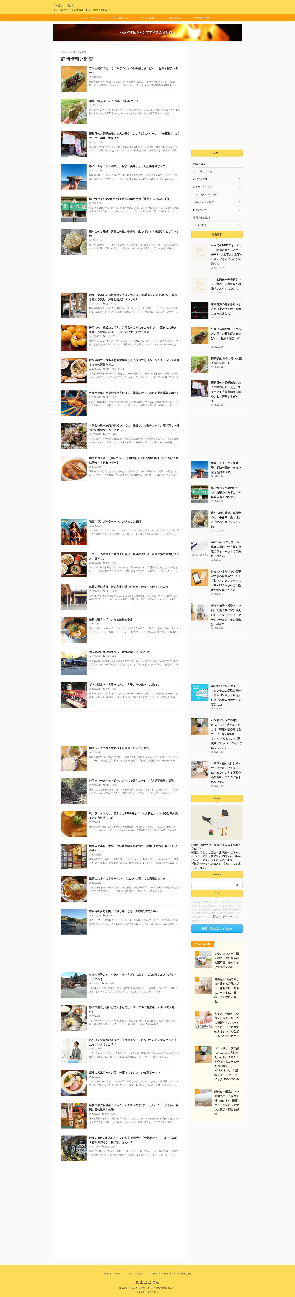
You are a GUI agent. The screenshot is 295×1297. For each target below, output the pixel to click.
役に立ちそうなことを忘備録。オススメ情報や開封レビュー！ (147, 1287)
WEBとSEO (175, 17)
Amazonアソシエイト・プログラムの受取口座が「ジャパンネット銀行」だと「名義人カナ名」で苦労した (226, 695)
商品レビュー (223, 917)
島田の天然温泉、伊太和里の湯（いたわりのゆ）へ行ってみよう (128, 586)
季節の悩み (233, 909)
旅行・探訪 (111, 303)
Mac (210, 905)
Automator (229, 912)
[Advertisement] (120, 274)
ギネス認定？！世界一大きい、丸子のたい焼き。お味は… (124, 684)
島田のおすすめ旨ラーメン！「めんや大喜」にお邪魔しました (127, 878)
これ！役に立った (120, 17)
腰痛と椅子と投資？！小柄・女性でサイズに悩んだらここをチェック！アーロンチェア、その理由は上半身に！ (226, 615)
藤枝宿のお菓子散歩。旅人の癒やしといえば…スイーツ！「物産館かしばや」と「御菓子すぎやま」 (226, 392)
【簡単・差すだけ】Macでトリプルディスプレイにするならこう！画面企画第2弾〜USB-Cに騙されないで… (226, 772)
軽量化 (228, 902)
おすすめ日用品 (199, 902)
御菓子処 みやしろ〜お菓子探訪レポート (114, 101)
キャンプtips (210, 909)
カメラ (209, 917)
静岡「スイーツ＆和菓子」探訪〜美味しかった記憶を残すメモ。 (128, 166)
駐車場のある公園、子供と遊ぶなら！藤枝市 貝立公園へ (123, 911)
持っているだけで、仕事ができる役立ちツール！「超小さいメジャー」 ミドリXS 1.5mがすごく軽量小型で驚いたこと (226, 581)
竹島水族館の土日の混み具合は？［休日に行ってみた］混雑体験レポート (134, 392)
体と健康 (222, 909)
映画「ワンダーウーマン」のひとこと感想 (115, 521)
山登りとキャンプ (93, 17)
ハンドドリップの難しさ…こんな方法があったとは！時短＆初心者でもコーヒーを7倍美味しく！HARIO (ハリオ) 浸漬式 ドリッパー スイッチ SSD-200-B (226, 733)
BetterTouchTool (222, 905)
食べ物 (121, 369)
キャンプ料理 (208, 912)
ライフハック (216, 902)
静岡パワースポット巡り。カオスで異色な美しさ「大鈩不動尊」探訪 (131, 780)
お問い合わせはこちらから (217, 928)
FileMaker (202, 905)
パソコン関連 (147, 17)
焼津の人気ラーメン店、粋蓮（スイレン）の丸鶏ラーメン (124, 1072)
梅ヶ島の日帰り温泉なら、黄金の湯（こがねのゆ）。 (122, 652)
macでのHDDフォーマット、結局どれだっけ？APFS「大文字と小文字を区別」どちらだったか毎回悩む (227, 254)
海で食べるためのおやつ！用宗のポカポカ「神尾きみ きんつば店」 (130, 198)
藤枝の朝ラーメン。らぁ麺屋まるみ (111, 619)
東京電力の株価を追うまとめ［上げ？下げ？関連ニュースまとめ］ (226, 308)
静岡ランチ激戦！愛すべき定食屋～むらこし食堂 (119, 748)
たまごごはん (64, 6)
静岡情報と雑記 (202, 17)
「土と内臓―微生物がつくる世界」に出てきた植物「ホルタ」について (226, 284)
